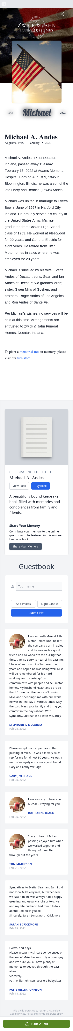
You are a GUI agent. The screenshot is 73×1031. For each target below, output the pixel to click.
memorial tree (29, 351)
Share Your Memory (25, 546)
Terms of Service (47, 1013)
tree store (23, 357)
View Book (19, 486)
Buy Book (41, 486)
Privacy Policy (25, 1013)
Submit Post (36, 613)
